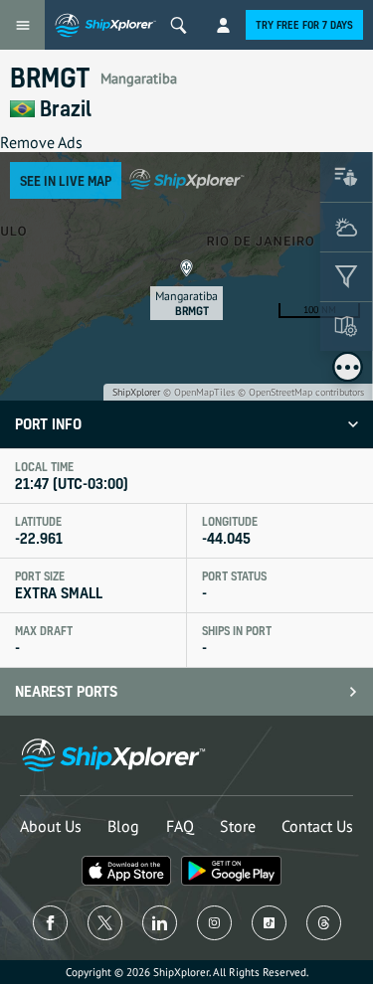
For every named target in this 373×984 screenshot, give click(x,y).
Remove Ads (41, 142)
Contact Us (317, 826)
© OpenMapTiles (199, 392)
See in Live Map (65, 180)
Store (238, 826)
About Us (51, 826)
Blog (123, 826)
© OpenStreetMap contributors (301, 392)
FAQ (180, 826)
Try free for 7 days (304, 25)
